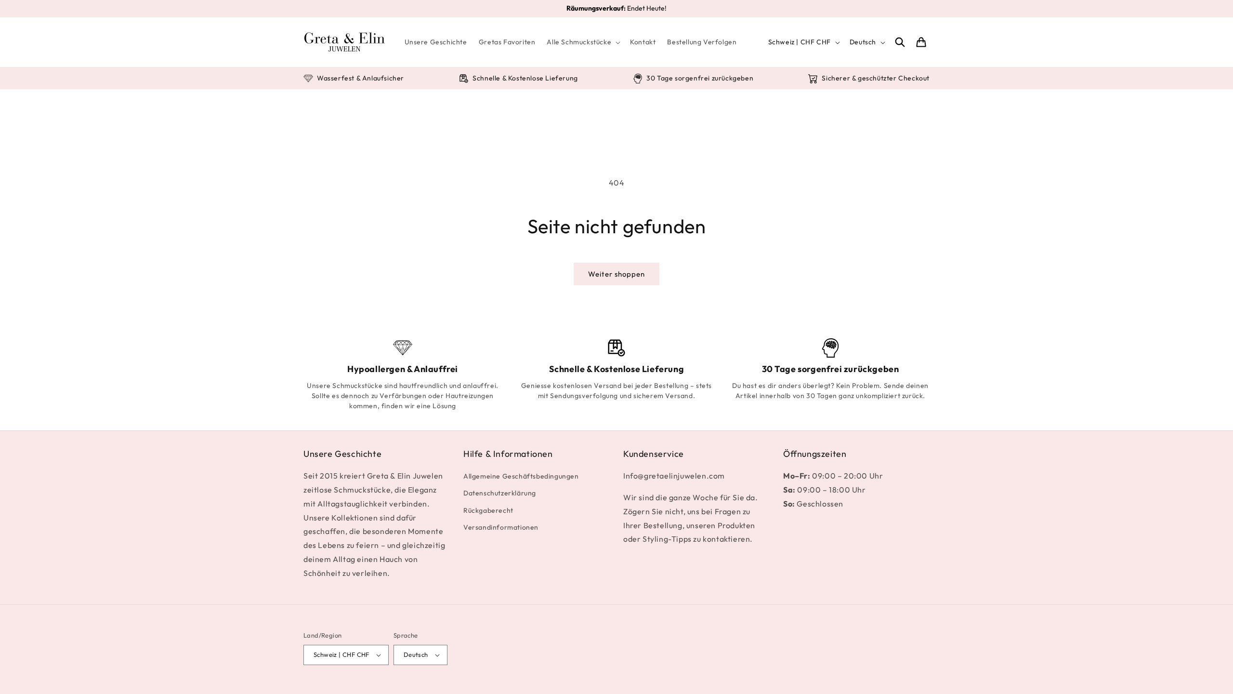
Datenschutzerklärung (499, 493)
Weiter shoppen (616, 274)
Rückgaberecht (488, 510)
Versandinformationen (500, 527)
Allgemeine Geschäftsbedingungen (521, 476)
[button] (582, 42)
